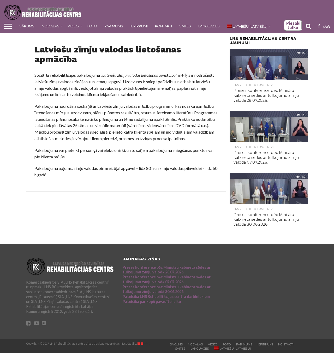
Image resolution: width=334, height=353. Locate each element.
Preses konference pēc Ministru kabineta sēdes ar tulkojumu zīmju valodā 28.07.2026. (167, 269)
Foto (92, 26)
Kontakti (163, 26)
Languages (209, 26)
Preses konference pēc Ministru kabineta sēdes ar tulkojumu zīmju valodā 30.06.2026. (167, 289)
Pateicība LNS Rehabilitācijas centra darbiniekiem (166, 296)
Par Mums (113, 26)
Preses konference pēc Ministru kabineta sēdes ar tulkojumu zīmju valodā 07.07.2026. (167, 279)
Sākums (26, 26)
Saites (185, 26)
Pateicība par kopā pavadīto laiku (152, 301)
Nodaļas (50, 26)
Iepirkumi (139, 26)
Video (73, 26)
